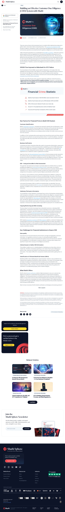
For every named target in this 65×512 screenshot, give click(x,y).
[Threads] (16, 491)
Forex (36, 482)
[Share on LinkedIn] (27, 314)
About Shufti (6, 478)
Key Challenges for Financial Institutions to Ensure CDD (9, 27)
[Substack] (34, 490)
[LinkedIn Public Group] (6, 491)
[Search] (58, 2)
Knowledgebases (22, 480)
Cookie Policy (48, 508)
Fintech (36, 474)
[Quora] (45, 490)
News (20, 474)
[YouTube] (16, 467)
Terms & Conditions (56, 508)
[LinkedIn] (12, 467)
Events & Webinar (7, 474)
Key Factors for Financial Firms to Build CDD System (10, 24)
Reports (21, 478)
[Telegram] (20, 491)
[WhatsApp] (50, 490)
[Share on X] (24, 314)
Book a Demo (15, 328)
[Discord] (12, 491)
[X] (60, 490)
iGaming (37, 478)
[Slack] (53, 490)
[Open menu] (61, 2)
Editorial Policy (34, 508)
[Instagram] (8, 467)
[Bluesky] (57, 490)
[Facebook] (4, 467)
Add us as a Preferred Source (10, 16)
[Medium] (27, 490)
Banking (36, 480)
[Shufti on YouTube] (30, 314)
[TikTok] (20, 467)
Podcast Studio (6, 476)
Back (5, 5)
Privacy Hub (41, 508)
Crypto (36, 476)
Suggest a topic (9, 345)
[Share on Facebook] (21, 314)
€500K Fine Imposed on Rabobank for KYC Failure (10, 20)
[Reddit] (39, 490)
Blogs (22, 5)
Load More (32, 402)
